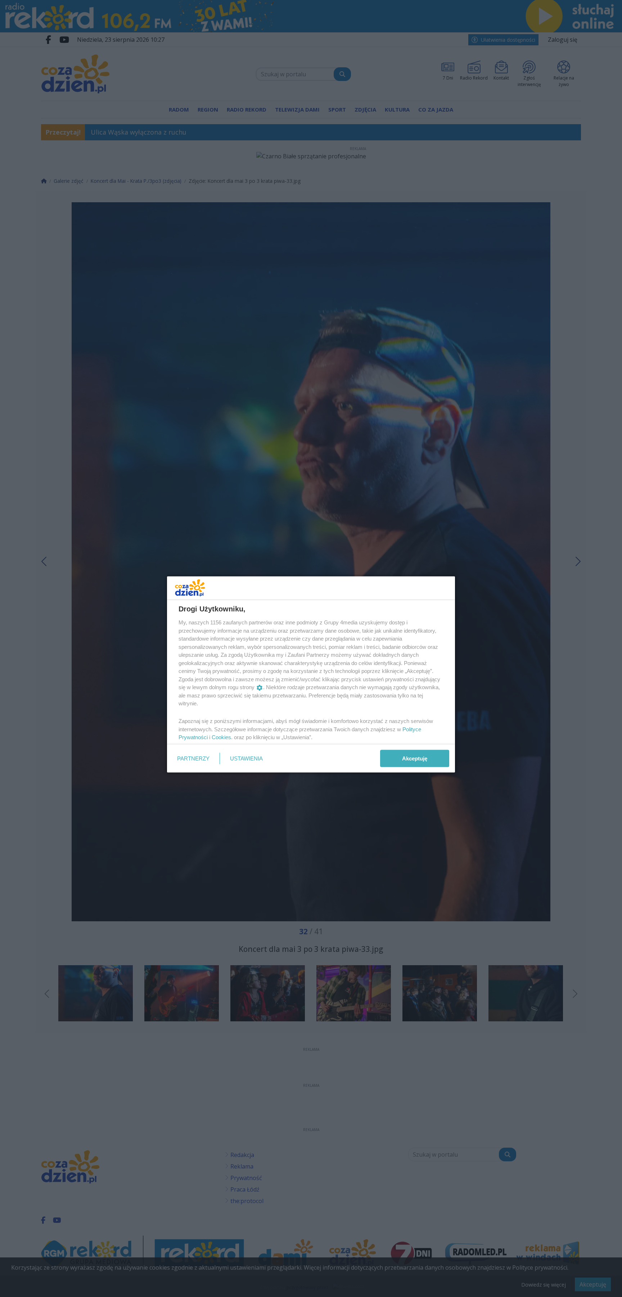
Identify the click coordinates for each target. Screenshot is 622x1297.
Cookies (221, 737)
